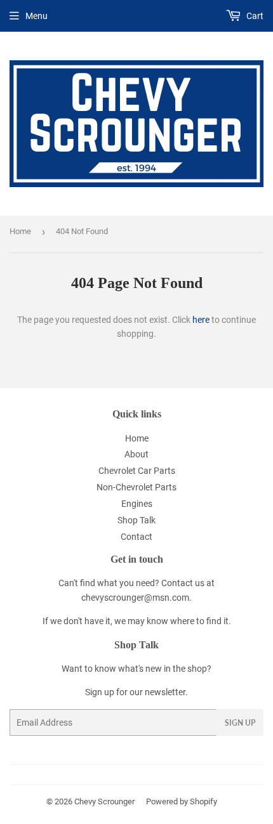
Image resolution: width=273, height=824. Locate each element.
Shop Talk (136, 520)
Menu (36, 16)
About (136, 454)
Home (20, 231)
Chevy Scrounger (104, 801)
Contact (136, 537)
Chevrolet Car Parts (136, 471)
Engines (136, 504)
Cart (253, 16)
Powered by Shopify (181, 801)
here (201, 320)
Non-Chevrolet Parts (136, 487)
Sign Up (240, 723)
